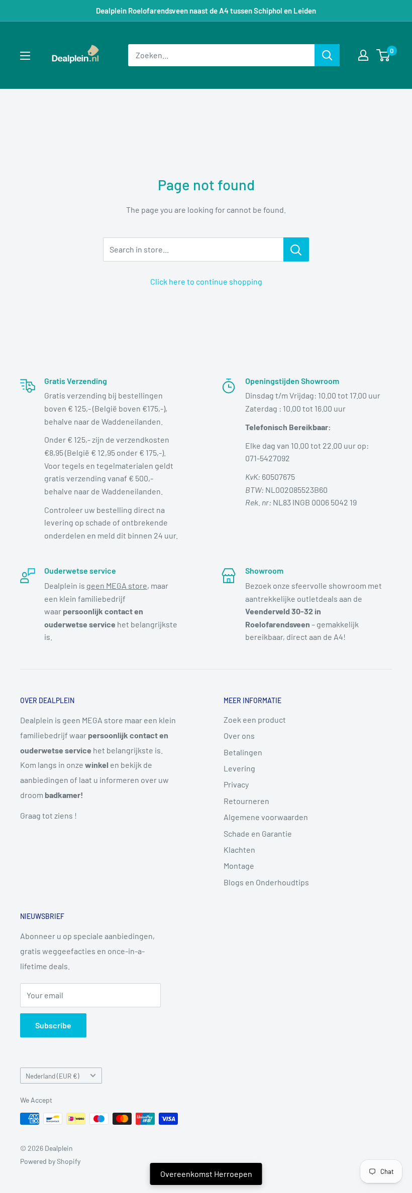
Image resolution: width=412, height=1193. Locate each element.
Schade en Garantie (258, 833)
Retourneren (246, 801)
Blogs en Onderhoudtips (266, 882)
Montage (239, 865)
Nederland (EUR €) (52, 1076)
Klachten (239, 849)
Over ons (239, 735)
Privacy (236, 784)
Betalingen (243, 752)
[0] (383, 55)
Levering (239, 768)
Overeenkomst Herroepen (206, 1173)
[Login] (363, 55)
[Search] (327, 55)
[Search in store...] (296, 249)
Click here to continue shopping (206, 281)
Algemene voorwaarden (266, 817)
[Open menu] (25, 56)
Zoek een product (255, 719)
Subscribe (53, 1025)
